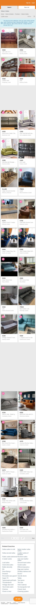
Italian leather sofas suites (24, 550)
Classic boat (22, 589)
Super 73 (5, 578)
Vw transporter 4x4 (24, 587)
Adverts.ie (8, 3)
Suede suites (22, 565)
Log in (14, 602)
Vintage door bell (7, 585)
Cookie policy (4, 603)
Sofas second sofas (8, 553)
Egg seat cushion (23, 569)
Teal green (21, 580)
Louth (9, 82)
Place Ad (26, 7)
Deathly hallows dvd (24, 571)
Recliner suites (22, 556)
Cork (9, 135)
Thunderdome (7, 582)
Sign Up (28, 3)
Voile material (22, 585)
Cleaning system (23, 591)
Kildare (7, 281)
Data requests (21, 602)
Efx (3, 569)
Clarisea (5, 589)
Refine (29, 16)
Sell (18, 599)
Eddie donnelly (7, 567)
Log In (33, 3)
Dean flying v (6, 571)
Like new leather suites (23, 559)
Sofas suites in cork (8, 549)
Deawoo (5, 573)
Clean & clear (6, 591)
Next (33, 538)
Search (9, 7)
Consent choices (14, 603)
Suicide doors (22, 576)
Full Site (3, 602)
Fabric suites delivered (9, 556)
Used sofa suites (7, 565)
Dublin (10, 53)
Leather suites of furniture (23, 553)
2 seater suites (7, 559)
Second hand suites (24, 562)
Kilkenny (9, 192)
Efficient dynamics (23, 567)
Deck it (20, 573)
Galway (27, 416)
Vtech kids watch (7, 587)
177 (23, 538)
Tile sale (20, 582)
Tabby (20, 578)
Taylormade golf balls (9, 580)
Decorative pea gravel (9, 576)
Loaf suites (5, 562)
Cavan (25, 164)
